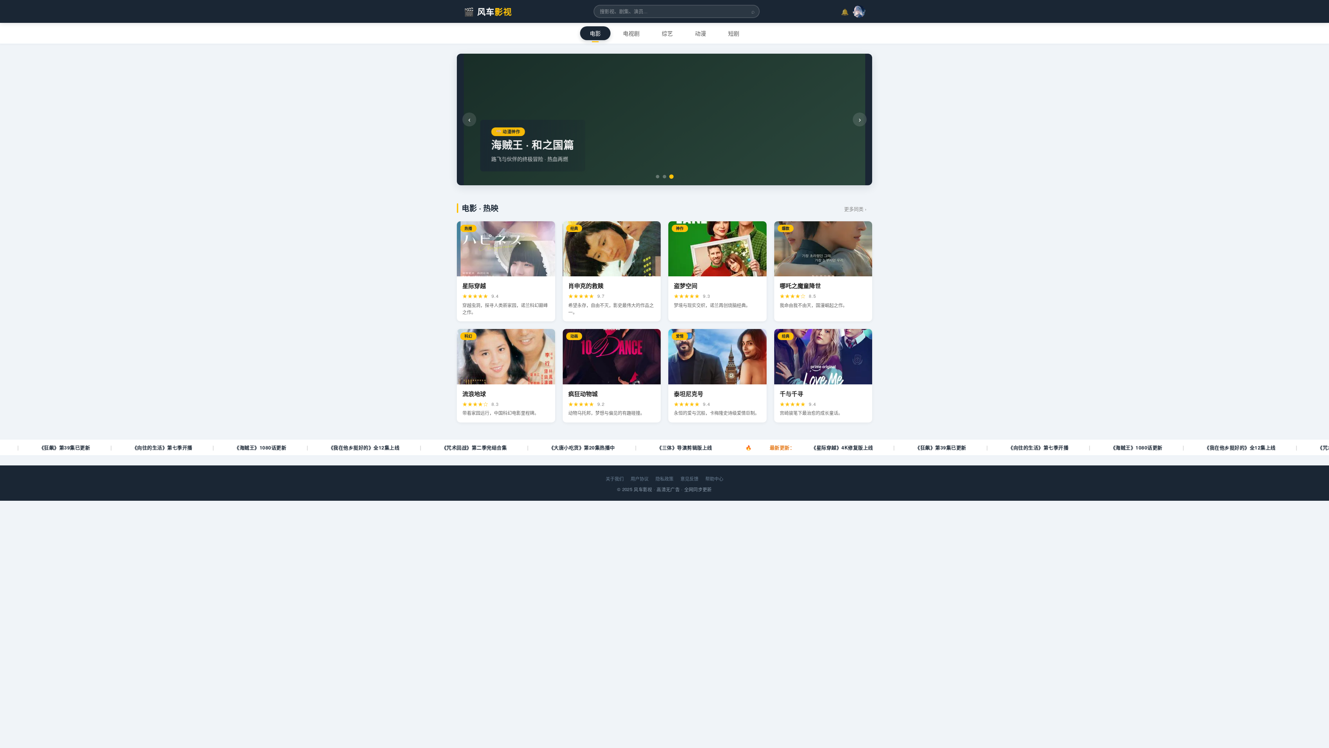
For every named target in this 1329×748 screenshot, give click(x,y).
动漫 (700, 34)
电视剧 (631, 34)
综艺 (667, 34)
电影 (595, 34)
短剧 (733, 34)
